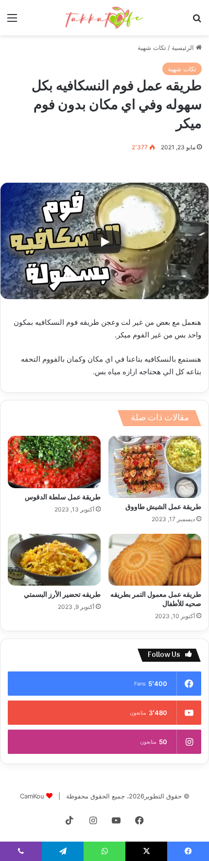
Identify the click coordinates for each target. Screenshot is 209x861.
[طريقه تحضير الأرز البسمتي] (54, 560)
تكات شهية (152, 47)
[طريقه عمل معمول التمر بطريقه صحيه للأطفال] (154, 560)
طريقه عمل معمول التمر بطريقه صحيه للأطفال (155, 600)
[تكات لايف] (104, 18)
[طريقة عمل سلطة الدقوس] (54, 462)
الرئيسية (184, 47)
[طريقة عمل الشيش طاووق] (154, 466)
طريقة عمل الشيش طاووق (163, 507)
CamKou (32, 796)
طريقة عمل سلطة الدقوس (63, 497)
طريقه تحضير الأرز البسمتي (62, 595)
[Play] (104, 242)
